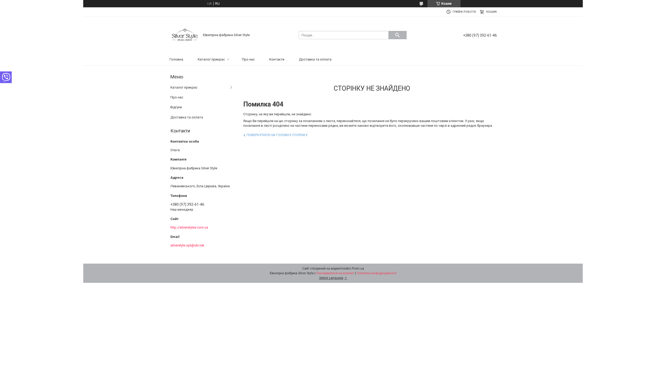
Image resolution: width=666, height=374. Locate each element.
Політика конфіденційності (376, 273)
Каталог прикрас (211, 59)
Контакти (276, 59)
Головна (176, 59)
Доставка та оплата (315, 59)
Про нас (248, 59)
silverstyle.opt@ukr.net (187, 245)
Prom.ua (358, 268)
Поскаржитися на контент (335, 273)
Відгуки (176, 107)
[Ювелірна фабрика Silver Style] (184, 35)
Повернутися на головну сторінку (277, 135)
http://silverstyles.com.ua (189, 227)
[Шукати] (397, 35)
